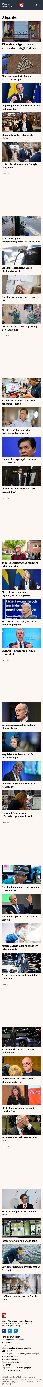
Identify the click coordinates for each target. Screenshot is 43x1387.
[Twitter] (10, 1331)
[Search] (36, 5)
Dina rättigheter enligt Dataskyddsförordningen (20, 1354)
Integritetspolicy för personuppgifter (16, 1348)
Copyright (6, 1345)
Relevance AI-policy (10, 1356)
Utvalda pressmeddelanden (13, 1340)
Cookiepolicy (7, 1351)
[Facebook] (4, 1331)
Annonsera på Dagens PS (12, 1359)
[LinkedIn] (16, 1331)
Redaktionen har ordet (10, 1362)
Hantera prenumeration (11, 1337)
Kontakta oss (7, 1342)
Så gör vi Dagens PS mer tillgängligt (16, 1368)
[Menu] (39, 5)
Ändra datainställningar (11, 1370)
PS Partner (6, 1365)
